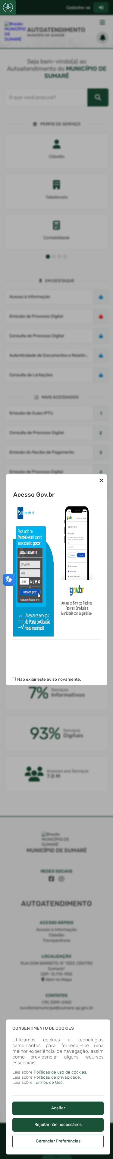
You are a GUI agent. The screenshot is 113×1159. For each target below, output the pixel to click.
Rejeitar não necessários (58, 1124)
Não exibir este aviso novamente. (49, 679)
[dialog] (58, 1086)
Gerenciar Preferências (58, 1141)
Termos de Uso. (49, 1082)
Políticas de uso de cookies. (60, 1072)
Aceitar (58, 1108)
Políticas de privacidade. (57, 1077)
